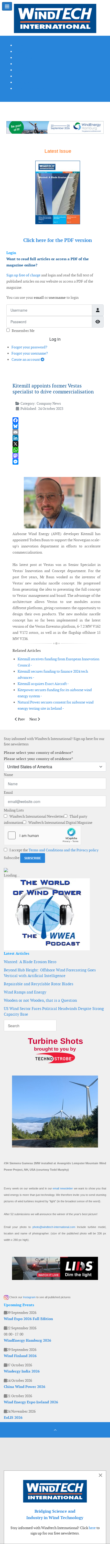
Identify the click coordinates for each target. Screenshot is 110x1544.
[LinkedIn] (57, 438)
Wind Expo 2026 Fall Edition (28, 1318)
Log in (55, 339)
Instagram (29, 1297)
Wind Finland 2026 (20, 1355)
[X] (57, 444)
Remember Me (23, 330)
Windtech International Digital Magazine (60, 822)
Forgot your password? (29, 347)
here (92, 1527)
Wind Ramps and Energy (25, 992)
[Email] (57, 432)
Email (8, 792)
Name (8, 774)
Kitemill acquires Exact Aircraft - (43, 683)
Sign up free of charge (23, 275)
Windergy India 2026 (22, 1371)
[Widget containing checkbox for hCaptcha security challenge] (42, 835)
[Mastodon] (57, 456)
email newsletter (63, 1188)
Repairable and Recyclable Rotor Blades (38, 983)
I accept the (53, 850)
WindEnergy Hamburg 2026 (27, 1340)
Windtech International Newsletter (36, 816)
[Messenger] (57, 462)
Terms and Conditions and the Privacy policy (63, 850)
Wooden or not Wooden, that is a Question (40, 1000)
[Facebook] (57, 420)
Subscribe (11, 857)
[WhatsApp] (57, 450)
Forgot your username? (30, 353)
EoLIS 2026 (13, 1417)
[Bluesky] (57, 426)
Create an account (26, 359)
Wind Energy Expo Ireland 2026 (31, 1402)
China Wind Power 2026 (24, 1386)
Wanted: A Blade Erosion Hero (30, 961)
